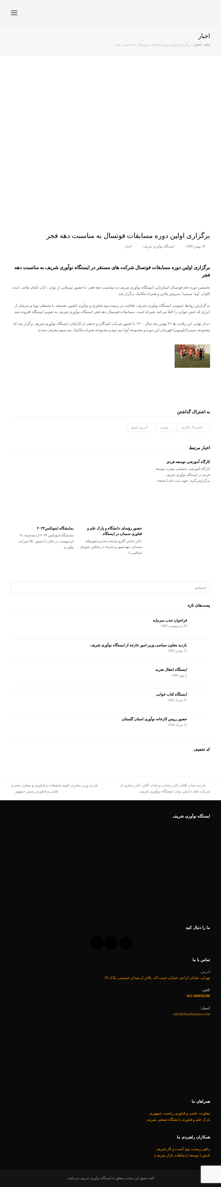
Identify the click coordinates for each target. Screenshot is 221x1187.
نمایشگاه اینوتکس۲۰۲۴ (55, 528)
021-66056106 (198, 996)
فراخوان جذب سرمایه (170, 620)
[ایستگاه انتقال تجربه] (200, 675)
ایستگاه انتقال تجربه (171, 669)
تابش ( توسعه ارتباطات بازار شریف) (182, 1155)
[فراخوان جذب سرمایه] (200, 626)
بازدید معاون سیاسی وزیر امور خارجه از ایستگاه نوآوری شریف (138, 645)
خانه (207, 45)
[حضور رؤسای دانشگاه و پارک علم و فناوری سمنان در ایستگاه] (110, 490)
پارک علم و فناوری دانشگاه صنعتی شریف (178, 1119)
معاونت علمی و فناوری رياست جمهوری (179, 1113)
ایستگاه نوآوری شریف (158, 246)
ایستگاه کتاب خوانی (171, 694)
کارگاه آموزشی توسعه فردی (188, 462)
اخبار (197, 45)
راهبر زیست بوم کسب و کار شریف (183, 1149)
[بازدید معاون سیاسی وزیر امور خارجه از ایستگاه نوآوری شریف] (200, 651)
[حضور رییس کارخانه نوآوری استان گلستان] (200, 725)
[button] (14, 13)
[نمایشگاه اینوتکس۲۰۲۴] (42, 490)
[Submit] (16, 587)
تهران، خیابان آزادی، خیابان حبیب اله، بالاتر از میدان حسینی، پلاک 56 (157, 977)
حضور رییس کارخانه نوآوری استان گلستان (154, 719)
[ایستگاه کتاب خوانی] (200, 700)
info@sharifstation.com (192, 1014)
